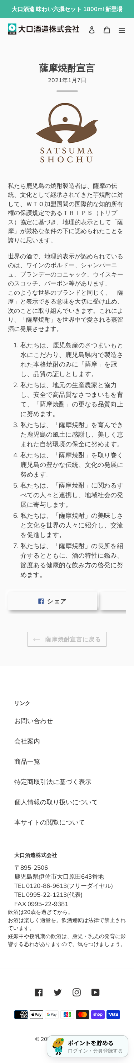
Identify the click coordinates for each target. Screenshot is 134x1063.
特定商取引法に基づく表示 (52, 782)
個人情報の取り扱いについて (56, 802)
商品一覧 (27, 761)
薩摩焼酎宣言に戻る (72, 639)
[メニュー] (121, 29)
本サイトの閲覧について (49, 822)
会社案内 (27, 741)
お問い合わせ (33, 721)
